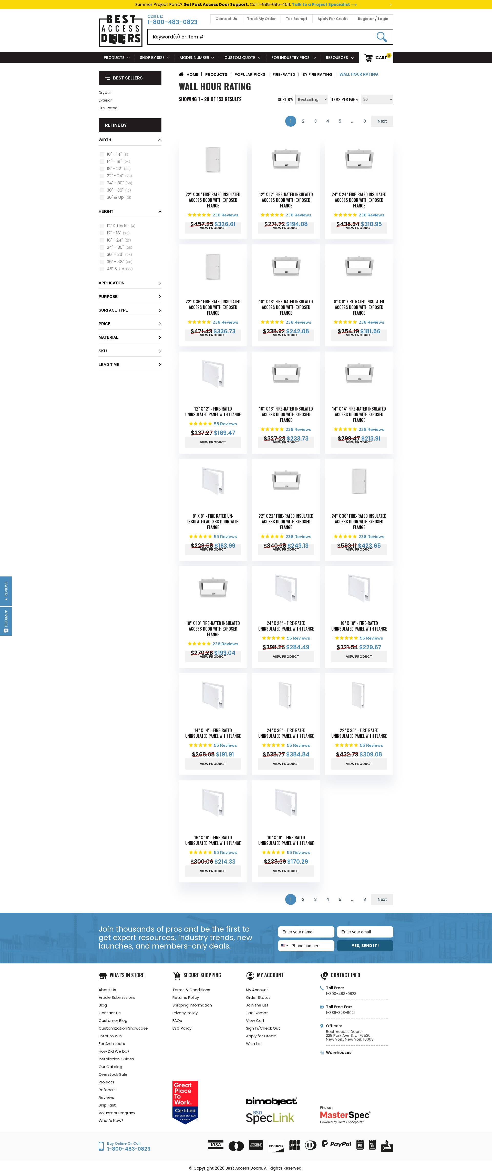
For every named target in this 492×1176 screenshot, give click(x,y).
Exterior (105, 100)
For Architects (112, 1043)
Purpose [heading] (108, 296)
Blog (103, 1005)
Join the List (257, 1005)
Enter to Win (110, 1036)
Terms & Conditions (191, 989)
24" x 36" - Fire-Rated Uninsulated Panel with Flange (286, 733)
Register (366, 18)
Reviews (106, 1097)
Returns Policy (185, 997)
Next (382, 121)
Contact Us (226, 18)
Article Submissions (117, 997)
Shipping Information (192, 1005)
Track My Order (261, 18)
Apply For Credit (332, 18)
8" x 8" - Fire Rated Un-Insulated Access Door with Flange (213, 521)
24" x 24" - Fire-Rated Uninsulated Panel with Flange (286, 626)
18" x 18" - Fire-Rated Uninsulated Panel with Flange (359, 626)
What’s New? (111, 1120)
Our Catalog (110, 1066)
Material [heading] (108, 337)
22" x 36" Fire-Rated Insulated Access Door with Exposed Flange (213, 307)
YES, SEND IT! (365, 946)
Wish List (254, 1043)
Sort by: (285, 99)
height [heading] (106, 211)
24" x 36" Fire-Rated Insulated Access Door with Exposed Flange (359, 521)
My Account (257, 989)
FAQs (177, 1020)
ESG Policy (181, 1028)
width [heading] (105, 140)
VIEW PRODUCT (213, 227)
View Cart (255, 1020)
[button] (130, 141)
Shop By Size (152, 57)
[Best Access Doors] (120, 46)
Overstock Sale (113, 1074)
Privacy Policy (185, 1012)
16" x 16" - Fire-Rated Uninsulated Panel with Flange (213, 840)
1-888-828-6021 (340, 1012)
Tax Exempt (297, 18)
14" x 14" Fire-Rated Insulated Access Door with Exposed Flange (359, 414)
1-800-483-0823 (172, 22)
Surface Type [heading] (113, 310)
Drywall (105, 92)
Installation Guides (116, 1059)
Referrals (107, 1089)
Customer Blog (113, 1020)
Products (114, 57)
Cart (381, 57)
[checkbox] (102, 154)
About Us (107, 989)
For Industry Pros (291, 57)
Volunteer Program (117, 1112)
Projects (106, 1082)
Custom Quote (240, 57)
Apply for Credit (261, 1036)
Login (383, 18)
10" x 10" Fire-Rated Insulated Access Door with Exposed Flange (213, 628)
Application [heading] (112, 283)
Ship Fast (107, 1105)
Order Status (258, 997)
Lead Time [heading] (109, 364)
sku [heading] (103, 351)
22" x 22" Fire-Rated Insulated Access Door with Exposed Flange (286, 521)
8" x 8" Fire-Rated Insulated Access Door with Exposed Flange (359, 307)
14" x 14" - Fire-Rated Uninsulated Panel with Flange (213, 733)
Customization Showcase (123, 1028)
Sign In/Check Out (263, 1028)
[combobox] (283, 945)
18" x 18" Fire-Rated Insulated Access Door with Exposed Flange (286, 307)
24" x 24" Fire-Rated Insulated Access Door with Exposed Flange (359, 200)
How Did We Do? (114, 1051)
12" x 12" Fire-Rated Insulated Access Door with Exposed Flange (286, 200)
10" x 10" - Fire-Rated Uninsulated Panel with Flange (286, 840)
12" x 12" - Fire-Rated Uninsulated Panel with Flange (213, 411)
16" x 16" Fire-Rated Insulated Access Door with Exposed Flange (286, 414)
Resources (337, 57)
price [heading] (104, 324)
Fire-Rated (108, 108)
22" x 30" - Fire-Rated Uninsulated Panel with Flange (359, 733)
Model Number (194, 57)
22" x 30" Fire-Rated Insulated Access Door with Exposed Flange (213, 200)
